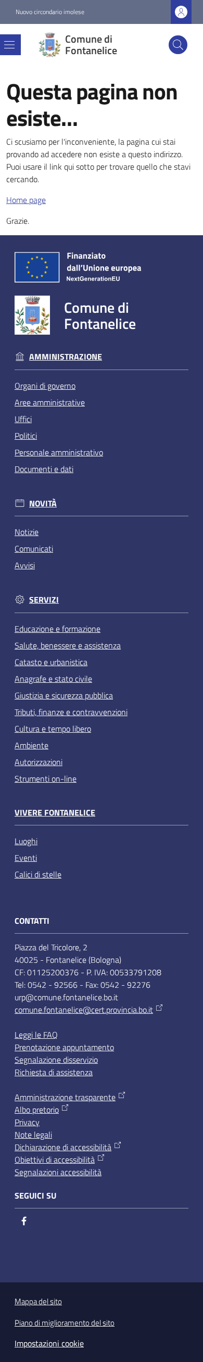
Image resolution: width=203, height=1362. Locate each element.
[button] (178, 44)
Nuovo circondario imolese (50, 12)
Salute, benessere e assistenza (68, 645)
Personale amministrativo (59, 452)
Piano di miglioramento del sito (65, 1323)
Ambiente (31, 745)
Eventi (26, 857)
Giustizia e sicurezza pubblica (64, 695)
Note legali (33, 1134)
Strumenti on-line (46, 778)
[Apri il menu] (9, 45)
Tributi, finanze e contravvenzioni (71, 712)
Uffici (23, 419)
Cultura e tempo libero (53, 728)
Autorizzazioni (38, 762)
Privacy (27, 1122)
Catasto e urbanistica (51, 662)
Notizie (27, 532)
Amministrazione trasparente (65, 1097)
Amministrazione (65, 357)
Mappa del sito (38, 1301)
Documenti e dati (44, 469)
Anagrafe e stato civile (53, 678)
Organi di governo (45, 385)
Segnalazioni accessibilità (58, 1172)
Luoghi (26, 841)
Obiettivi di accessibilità (55, 1159)
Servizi (44, 600)
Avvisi (25, 565)
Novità (43, 503)
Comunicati (34, 548)
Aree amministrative (50, 402)
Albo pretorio (37, 1109)
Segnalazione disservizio (56, 1059)
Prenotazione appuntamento (64, 1047)
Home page (26, 200)
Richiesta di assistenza (54, 1072)
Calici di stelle (38, 874)
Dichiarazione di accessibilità (63, 1147)
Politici (26, 435)
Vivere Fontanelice (55, 813)
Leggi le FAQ (36, 1034)
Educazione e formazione (57, 628)
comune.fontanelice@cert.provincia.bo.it (84, 1009)
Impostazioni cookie (49, 1343)
